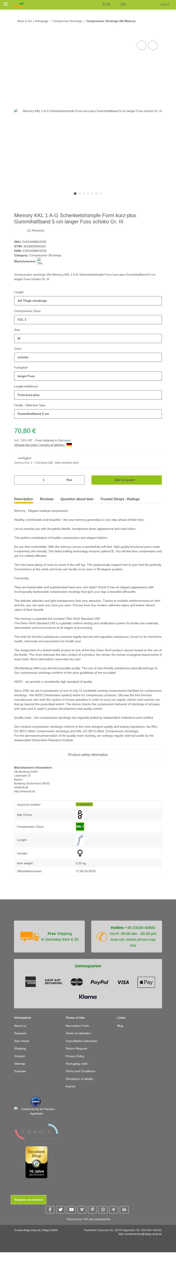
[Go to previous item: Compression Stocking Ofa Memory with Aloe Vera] (148, 21)
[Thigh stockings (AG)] (80, 844)
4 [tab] (88, 194)
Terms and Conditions (81, 1082)
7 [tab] (101, 194)
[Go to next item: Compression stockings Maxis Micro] (157, 21)
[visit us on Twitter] (60, 1220)
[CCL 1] (80, 831)
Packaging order (77, 1074)
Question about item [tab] (77, 499)
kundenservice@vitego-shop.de (143, 1245)
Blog (120, 1036)
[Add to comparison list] (141, 45)
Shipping (20, 1059)
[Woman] (80, 858)
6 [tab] (96, 194)
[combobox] (88, 301)
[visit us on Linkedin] (124, 1220)
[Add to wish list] (153, 45)
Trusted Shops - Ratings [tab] (120, 499)
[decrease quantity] (19, 480)
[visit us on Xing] (113, 1220)
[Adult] (80, 819)
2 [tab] (79, 194)
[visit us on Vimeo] (81, 1220)
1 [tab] (75, 194)
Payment (20, 1044)
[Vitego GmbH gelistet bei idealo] (35, 1112)
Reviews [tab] (47, 499)
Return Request (77, 1059)
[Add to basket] (17, 35)
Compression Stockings (45, 256)
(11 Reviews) (35, 231)
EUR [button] (107, 4)
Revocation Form (78, 1036)
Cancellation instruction (83, 1052)
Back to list (24, 21)
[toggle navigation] (5, 4)
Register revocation (28, 1210)
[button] (98, 4)
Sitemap (20, 1074)
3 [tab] (83, 194)
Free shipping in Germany (54, 441)
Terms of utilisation (80, 1044)
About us (20, 1036)
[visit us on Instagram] (103, 1220)
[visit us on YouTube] (71, 1220)
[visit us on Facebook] (50, 1220)
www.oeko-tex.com (95, 659)
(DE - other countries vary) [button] (65, 463)
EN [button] (123, 4)
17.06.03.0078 (84, 809)
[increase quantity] (79, 480)
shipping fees (103, 1230)
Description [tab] (23, 499)
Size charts (22, 1052)
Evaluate (20, 1082)
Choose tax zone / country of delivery (41, 445)
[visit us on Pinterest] (92, 1220)
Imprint (71, 1097)
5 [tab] (92, 194)
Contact (19, 1067)
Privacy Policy (75, 1067)
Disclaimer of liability (81, 1089)
